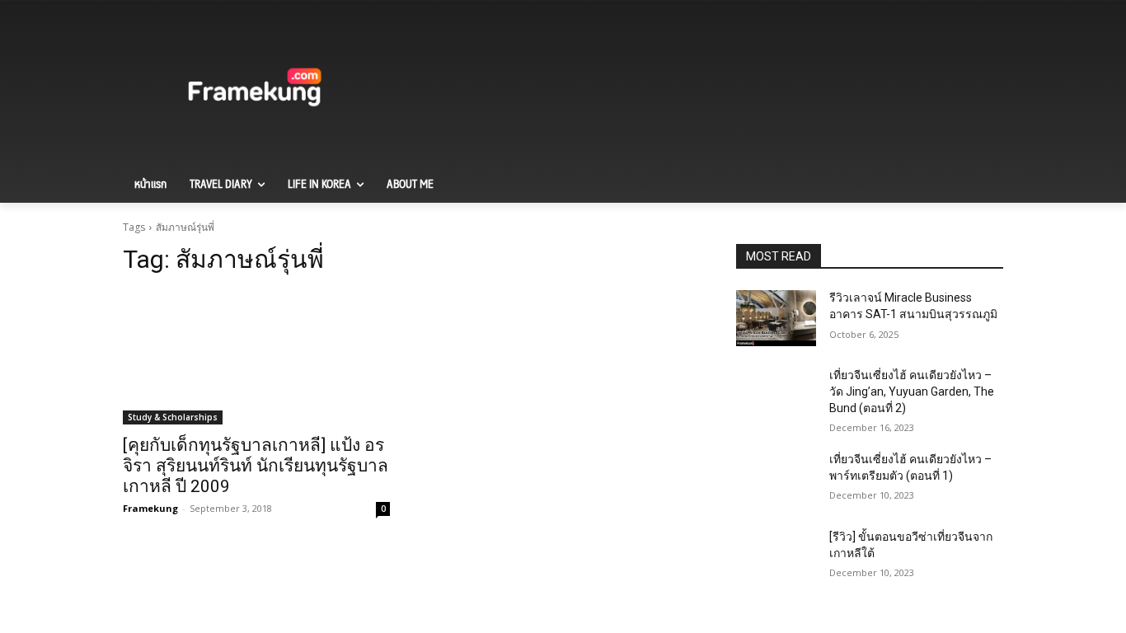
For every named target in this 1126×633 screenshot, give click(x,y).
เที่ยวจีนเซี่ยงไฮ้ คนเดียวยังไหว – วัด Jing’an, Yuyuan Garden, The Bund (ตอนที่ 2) (911, 391)
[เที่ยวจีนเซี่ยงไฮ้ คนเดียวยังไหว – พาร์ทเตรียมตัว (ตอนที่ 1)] (776, 480)
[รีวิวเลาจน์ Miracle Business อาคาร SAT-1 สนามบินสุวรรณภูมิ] (776, 318)
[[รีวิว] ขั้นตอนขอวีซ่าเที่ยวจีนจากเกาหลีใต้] (776, 557)
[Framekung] (255, 90)
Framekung (150, 508)
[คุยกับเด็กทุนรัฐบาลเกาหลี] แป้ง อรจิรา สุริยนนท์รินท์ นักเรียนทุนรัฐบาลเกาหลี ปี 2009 (255, 465)
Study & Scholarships (173, 417)
